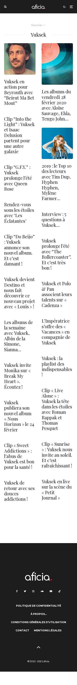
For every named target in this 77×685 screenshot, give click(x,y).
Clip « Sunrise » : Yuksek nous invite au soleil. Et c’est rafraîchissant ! (57, 454)
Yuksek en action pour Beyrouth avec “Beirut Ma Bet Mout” (19, 92)
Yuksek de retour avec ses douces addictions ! (19, 491)
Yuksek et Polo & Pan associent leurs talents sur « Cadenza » (57, 294)
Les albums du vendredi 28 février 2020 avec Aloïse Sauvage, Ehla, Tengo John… (56, 105)
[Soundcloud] (42, 591)
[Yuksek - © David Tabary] (20, 59)
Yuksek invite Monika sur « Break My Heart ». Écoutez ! (17, 375)
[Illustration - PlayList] (57, 143)
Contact (22, 630)
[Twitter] (25, 591)
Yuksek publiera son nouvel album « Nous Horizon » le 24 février (19, 416)
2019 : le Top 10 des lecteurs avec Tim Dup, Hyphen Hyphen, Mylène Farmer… (56, 182)
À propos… (39, 613)
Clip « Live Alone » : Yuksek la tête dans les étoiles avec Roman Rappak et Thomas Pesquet (57, 409)
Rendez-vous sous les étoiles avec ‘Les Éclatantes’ (19, 213)
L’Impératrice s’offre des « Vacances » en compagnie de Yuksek (56, 331)
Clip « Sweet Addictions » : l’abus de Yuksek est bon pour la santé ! (19, 456)
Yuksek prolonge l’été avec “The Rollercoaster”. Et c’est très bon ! (56, 254)
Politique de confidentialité (38, 605)
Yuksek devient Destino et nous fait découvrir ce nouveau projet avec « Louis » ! (19, 293)
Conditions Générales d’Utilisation (38, 622)
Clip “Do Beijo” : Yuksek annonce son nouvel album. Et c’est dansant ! (19, 250)
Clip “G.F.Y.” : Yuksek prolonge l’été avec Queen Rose (18, 177)
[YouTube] (51, 591)
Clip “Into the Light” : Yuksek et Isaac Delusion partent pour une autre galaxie (19, 135)
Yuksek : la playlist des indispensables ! (57, 366)
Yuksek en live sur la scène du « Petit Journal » (57, 490)
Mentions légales (47, 630)
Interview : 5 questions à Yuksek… (54, 219)
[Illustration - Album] (57, 64)
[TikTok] (59, 591)
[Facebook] (17, 591)
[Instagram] (33, 591)
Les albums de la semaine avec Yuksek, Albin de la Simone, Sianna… (18, 336)
